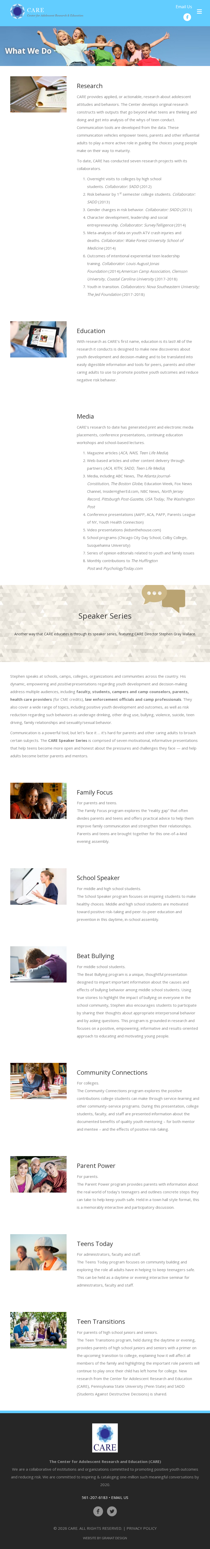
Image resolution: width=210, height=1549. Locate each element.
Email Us (184, 7)
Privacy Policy (142, 1528)
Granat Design (114, 1538)
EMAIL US (119, 1497)
